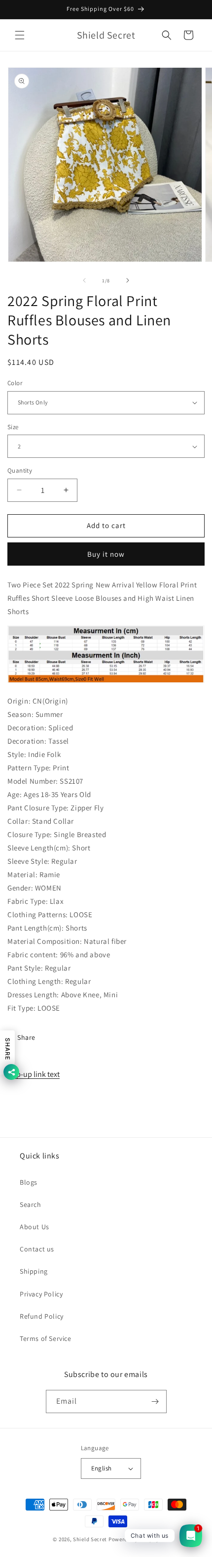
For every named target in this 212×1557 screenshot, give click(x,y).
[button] (20, 35)
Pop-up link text (33, 1074)
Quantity (19, 470)
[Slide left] (84, 280)
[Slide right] (128, 280)
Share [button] (26, 1037)
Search (30, 1204)
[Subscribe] (155, 1401)
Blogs (28, 1182)
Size (13, 427)
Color (14, 383)
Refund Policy (42, 1316)
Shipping (34, 1271)
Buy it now (106, 554)
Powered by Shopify (133, 1539)
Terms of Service (45, 1338)
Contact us (37, 1249)
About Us (34, 1226)
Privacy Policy (41, 1294)
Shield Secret (90, 1539)
